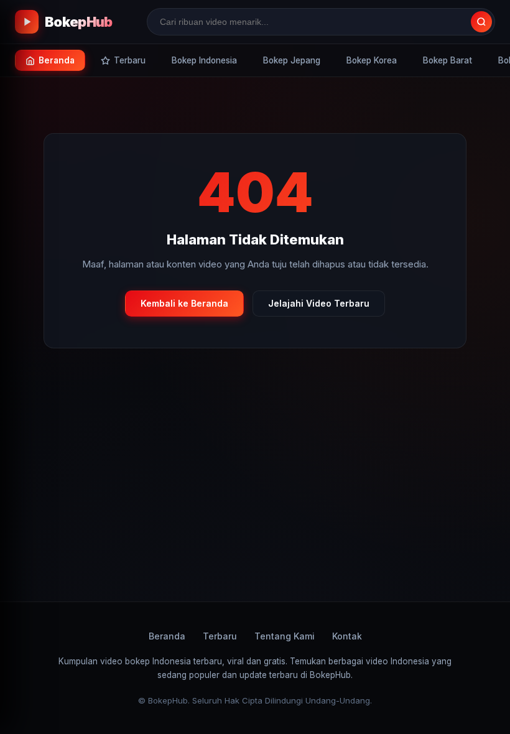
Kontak (347, 636)
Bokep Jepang (291, 60)
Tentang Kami (284, 636)
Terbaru (220, 636)
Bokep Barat (447, 60)
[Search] (481, 21)
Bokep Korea (371, 60)
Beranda (167, 636)
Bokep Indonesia (204, 60)
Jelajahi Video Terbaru (318, 303)
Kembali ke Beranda (184, 303)
